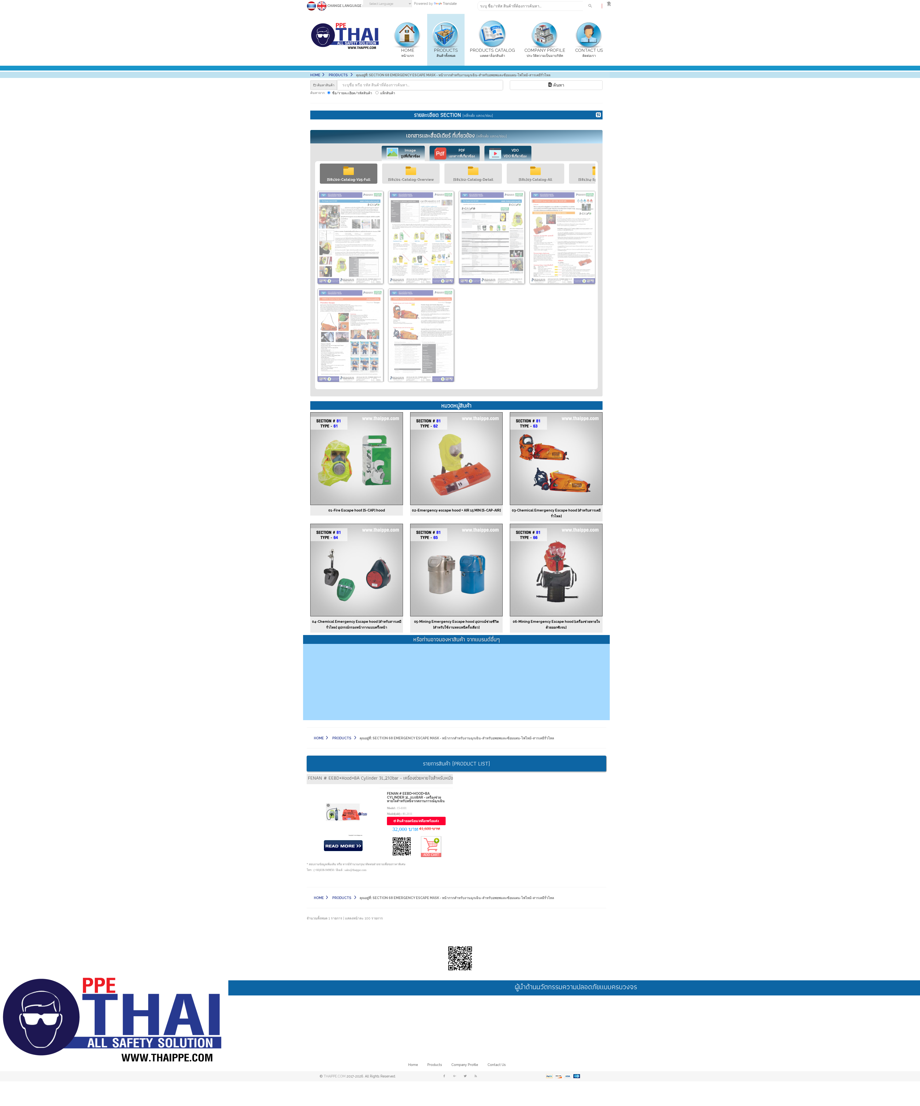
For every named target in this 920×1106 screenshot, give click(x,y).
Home (315, 75)
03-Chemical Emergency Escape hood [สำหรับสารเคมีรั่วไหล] (556, 513)
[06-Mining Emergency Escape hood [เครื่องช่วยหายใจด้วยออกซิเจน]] (556, 569)
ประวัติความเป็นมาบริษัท (544, 53)
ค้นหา (558, 85)
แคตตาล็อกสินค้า (492, 53)
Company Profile (464, 1065)
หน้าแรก (407, 53)
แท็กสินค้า (387, 93)
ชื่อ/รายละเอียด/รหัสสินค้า (352, 93)
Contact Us (497, 1065)
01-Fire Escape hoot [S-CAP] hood (356, 510)
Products (434, 1065)
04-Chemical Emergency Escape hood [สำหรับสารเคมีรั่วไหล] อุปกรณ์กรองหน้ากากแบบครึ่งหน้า (356, 624)
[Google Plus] (454, 1076)
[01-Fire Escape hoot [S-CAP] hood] (356, 458)
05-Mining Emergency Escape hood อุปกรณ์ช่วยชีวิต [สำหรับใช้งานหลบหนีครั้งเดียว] (456, 624)
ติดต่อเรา (589, 53)
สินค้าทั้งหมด (446, 53)
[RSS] (475, 1076)
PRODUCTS (338, 75)
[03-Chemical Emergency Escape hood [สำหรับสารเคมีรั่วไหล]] (556, 458)
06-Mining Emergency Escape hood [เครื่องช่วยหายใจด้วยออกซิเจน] (556, 624)
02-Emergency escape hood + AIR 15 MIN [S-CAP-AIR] (456, 510)
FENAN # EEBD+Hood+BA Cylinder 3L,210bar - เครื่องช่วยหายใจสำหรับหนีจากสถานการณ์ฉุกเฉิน (416, 797)
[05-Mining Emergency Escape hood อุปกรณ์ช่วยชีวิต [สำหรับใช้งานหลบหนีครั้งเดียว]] (456, 569)
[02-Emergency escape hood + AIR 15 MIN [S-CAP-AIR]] (456, 458)
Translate (450, 4)
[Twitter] (465, 1076)
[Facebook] (444, 1076)
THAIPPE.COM (334, 1076)
